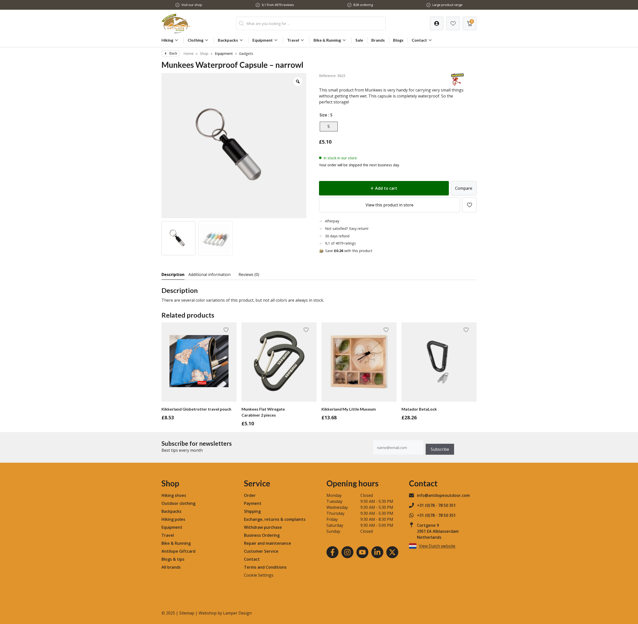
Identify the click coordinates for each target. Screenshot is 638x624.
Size (323, 115)
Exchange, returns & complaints (275, 519)
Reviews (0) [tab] (249, 274)
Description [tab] (172, 274)
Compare (463, 188)
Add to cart (386, 188)
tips (180, 559)
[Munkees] (458, 84)
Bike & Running (327, 40)
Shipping (252, 511)
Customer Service (261, 551)
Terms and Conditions (265, 567)
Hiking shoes (173, 495)
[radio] (328, 126)
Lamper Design (237, 613)
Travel (293, 40)
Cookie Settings (258, 575)
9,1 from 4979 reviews (278, 4)
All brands (171, 567)
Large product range (447, 4)
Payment (252, 503)
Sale (359, 40)
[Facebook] (332, 552)
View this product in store (389, 205)
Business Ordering (262, 535)
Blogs (398, 40)
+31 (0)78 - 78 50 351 (436, 505)
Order (250, 495)
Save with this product (348, 250)
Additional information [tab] (209, 274)
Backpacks (228, 40)
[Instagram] (347, 552)
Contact (419, 40)
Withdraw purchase (263, 527)
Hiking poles (173, 519)
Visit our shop (191, 4)
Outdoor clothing (178, 503)
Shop (204, 53)
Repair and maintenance (267, 543)
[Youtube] (362, 552)
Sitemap (186, 613)
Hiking (167, 40)
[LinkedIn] (377, 552)
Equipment (262, 40)
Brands (378, 40)
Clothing (195, 40)
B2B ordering (363, 4)
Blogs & (168, 559)
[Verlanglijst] (436, 23)
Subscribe (440, 449)
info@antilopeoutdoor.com (443, 495)
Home (188, 53)
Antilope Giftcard (178, 551)
